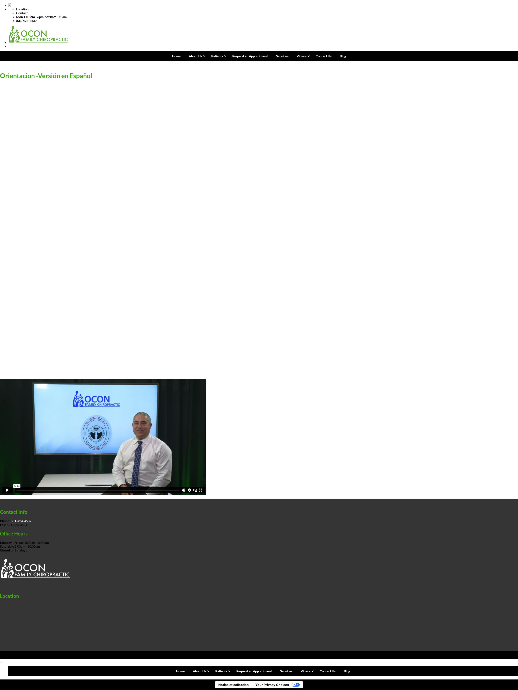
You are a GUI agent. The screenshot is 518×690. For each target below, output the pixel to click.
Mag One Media (58, 657)
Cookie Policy (31, 653)
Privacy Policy (9, 653)
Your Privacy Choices (272, 685)
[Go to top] (1, 662)
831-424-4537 (21, 521)
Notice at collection (233, 685)
